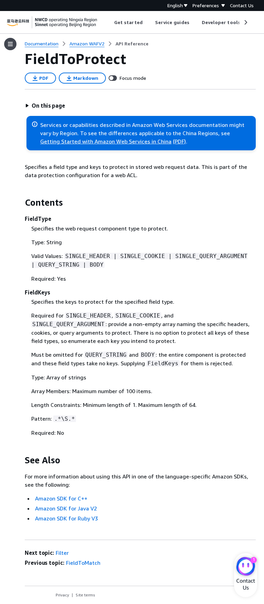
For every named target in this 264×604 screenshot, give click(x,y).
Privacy (62, 594)
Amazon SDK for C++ (61, 498)
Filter (62, 552)
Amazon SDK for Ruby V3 (66, 518)
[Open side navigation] (10, 44)
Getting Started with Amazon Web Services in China (106, 141)
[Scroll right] (245, 22)
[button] (45, 105)
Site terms (85, 594)
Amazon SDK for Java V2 (66, 508)
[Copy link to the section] (19, 202)
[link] (132, 43)
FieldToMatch (83, 562)
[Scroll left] (109, 22)
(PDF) (179, 141)
